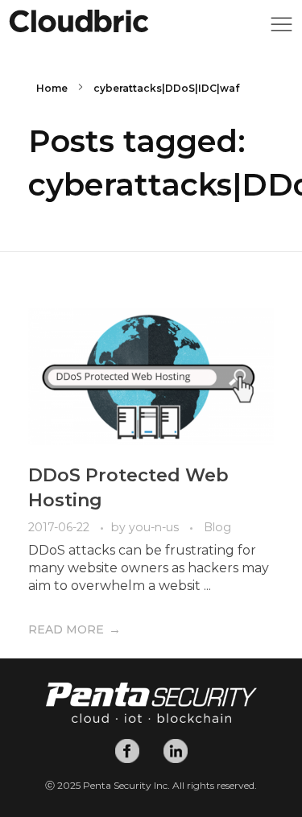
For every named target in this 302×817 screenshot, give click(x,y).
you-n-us (155, 527)
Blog (217, 527)
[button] (281, 29)
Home (52, 88)
